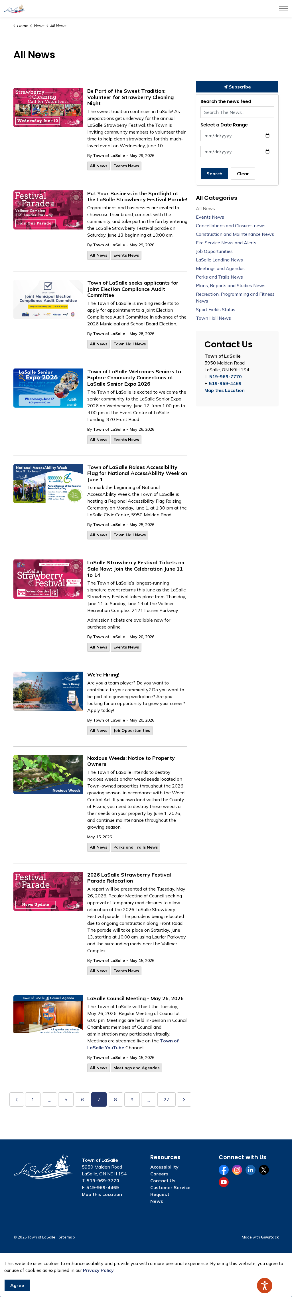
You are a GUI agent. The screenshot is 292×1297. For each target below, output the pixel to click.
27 (166, 1099)
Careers (159, 1174)
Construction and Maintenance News (235, 234)
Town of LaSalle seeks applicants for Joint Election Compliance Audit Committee (133, 289)
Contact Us (162, 1180)
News (156, 1201)
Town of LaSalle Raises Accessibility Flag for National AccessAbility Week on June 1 (137, 473)
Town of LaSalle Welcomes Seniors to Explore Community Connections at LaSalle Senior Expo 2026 (134, 377)
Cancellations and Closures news (230, 225)
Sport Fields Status (215, 309)
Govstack (270, 1237)
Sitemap (66, 1237)
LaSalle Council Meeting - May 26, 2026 (135, 998)
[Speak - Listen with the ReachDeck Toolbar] (264, 1285)
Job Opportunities (131, 730)
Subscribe (239, 87)
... (49, 1100)
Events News (126, 165)
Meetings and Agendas (136, 1067)
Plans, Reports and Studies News (230, 285)
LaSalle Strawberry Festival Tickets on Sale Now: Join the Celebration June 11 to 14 (135, 568)
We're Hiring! (103, 675)
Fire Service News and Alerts (226, 242)
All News (98, 165)
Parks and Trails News (135, 847)
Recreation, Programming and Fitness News (235, 297)
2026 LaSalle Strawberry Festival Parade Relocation (129, 878)
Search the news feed (225, 101)
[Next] (184, 1099)
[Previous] (16, 1099)
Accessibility (164, 1167)
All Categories (216, 198)
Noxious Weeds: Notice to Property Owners (131, 761)
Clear (243, 173)
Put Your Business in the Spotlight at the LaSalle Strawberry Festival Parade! (137, 196)
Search (214, 173)
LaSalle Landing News (219, 260)
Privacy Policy (98, 1270)
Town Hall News (129, 344)
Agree (17, 1285)
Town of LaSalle (109, 155)
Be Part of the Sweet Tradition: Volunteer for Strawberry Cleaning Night (130, 97)
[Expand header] (283, 8)
